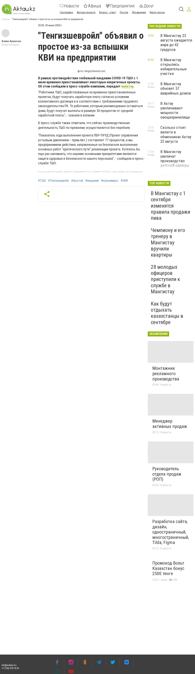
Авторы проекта (86, 12)
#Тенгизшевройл (58, 180)
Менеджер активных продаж (169, 423)
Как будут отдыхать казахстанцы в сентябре (167, 313)
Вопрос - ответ (107, 12)
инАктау (127, 86)
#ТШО (42, 180)
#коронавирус (109, 180)
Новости (71, 6)
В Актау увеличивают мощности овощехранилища (175, 110)
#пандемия (92, 180)
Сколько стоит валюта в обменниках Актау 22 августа (175, 134)
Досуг (149, 6)
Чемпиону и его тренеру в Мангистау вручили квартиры (168, 242)
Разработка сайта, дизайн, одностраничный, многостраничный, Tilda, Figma (170, 532)
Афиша (94, 6)
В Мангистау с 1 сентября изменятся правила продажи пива (170, 205)
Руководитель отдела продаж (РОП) (166, 474)
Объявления (139, 12)
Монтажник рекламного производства (165, 373)
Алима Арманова (11, 41)
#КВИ (124, 180)
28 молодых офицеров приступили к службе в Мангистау (165, 279)
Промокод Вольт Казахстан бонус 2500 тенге (168, 568)
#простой (77, 180)
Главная (6, 19)
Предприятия (122, 6)
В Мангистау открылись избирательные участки (173, 67)
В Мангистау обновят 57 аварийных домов (175, 88)
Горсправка (66, 12)
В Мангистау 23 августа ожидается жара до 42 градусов (176, 42)
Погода (124, 12)
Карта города (157, 12)
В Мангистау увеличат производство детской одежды (174, 158)
